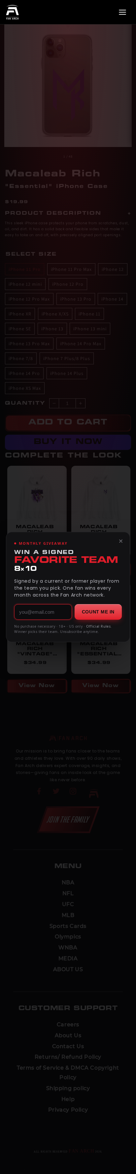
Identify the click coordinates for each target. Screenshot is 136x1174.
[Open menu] (122, 12)
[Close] (120, 541)
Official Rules (98, 626)
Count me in (98, 611)
